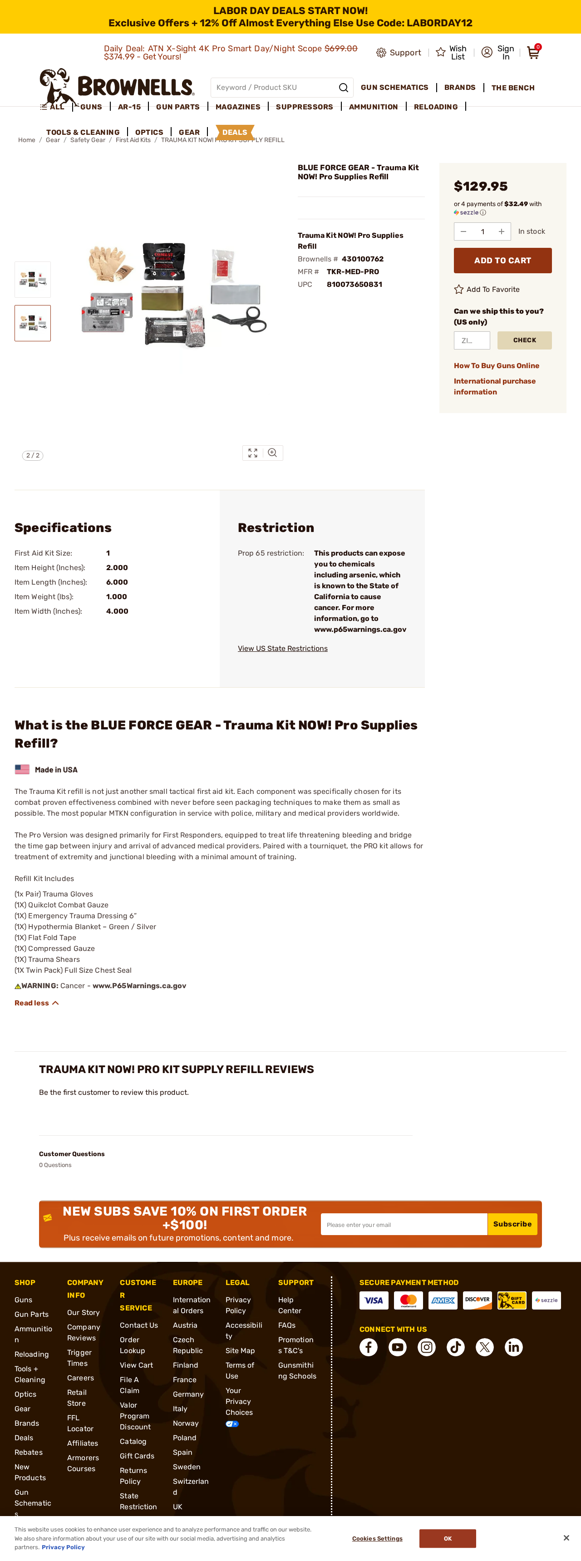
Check (525, 340)
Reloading (32, 1354)
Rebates (29, 1452)
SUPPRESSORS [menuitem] (305, 107)
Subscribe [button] (512, 1224)
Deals (24, 1437)
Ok (448, 1538)
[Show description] (37, 1003)
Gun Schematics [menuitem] (395, 87)
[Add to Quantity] (501, 231)
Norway (186, 1423)
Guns (23, 1299)
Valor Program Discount (135, 1416)
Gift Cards (137, 1456)
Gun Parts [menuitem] (178, 107)
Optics (26, 1394)
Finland (186, 1365)
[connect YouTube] (398, 1347)
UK (177, 1506)
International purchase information (495, 386)
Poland (185, 1437)
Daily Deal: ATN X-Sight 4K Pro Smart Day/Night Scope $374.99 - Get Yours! (231, 53)
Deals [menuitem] (235, 132)
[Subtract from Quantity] (463, 231)
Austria (185, 1325)
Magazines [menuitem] (238, 107)
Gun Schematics (33, 1503)
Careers (80, 1378)
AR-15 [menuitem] (129, 107)
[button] (497, 52)
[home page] (117, 87)
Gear (22, 1408)
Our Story (83, 1312)
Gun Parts (32, 1314)
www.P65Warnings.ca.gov (140, 985)
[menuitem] (56, 107)
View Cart (136, 1365)
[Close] (566, 1538)
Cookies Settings (377, 1538)
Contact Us (139, 1325)
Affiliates (82, 1443)
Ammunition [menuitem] (374, 107)
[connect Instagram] (427, 1347)
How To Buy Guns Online (497, 365)
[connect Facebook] (368, 1347)
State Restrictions (138, 1507)
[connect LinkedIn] (514, 1347)
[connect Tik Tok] (456, 1347)
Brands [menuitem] (460, 87)
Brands (27, 1423)
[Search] (343, 87)
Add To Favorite (493, 289)
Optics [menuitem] (149, 132)
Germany (188, 1394)
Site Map (241, 1350)
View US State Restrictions (283, 648)
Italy (180, 1408)
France (185, 1379)
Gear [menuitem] (189, 132)
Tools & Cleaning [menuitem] (83, 132)
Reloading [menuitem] (436, 107)
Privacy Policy (63, 1547)
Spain (183, 1452)
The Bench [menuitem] (513, 88)
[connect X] (485, 1347)
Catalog (133, 1441)
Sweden (187, 1467)
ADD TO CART (503, 261)
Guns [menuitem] (91, 107)
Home (26, 140)
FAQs (286, 1325)
